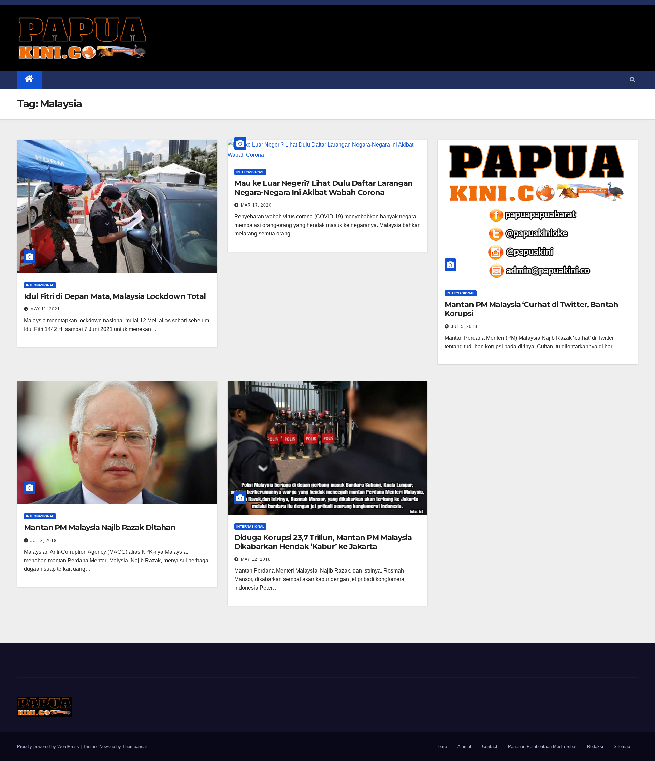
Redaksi (595, 746)
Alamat (464, 746)
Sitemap (622, 746)
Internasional (40, 285)
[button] (632, 80)
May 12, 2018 (256, 559)
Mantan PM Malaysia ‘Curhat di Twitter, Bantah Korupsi (531, 309)
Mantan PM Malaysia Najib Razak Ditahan (99, 527)
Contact (489, 746)
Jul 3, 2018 (43, 540)
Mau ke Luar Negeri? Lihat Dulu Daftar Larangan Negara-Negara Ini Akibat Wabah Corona (323, 188)
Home (441, 746)
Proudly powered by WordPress (49, 746)
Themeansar (134, 746)
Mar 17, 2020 (256, 205)
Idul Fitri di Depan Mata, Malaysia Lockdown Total (115, 296)
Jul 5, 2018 (464, 326)
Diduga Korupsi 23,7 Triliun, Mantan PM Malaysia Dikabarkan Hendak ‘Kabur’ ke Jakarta (323, 542)
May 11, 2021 (45, 309)
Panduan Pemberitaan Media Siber (542, 746)
